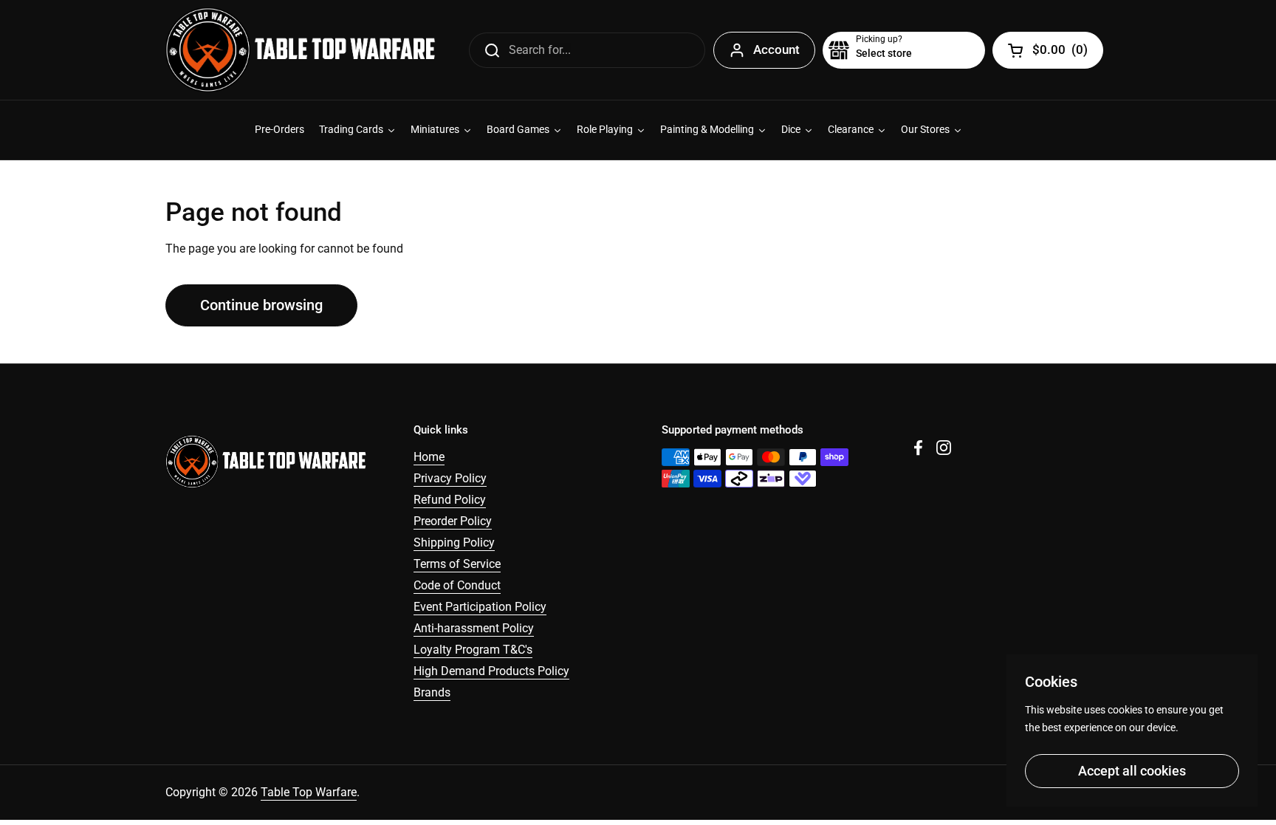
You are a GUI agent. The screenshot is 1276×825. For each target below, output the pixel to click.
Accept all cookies (1132, 770)
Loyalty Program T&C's (473, 650)
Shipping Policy (454, 542)
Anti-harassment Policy (474, 628)
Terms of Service (457, 564)
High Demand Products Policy (491, 671)
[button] (904, 50)
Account (776, 49)
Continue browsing (261, 305)
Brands (432, 692)
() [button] (1060, 52)
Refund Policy (450, 500)
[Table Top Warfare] (300, 49)
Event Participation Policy (480, 607)
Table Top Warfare (309, 792)
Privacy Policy (450, 478)
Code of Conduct (457, 585)
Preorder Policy (453, 521)
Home (429, 457)
